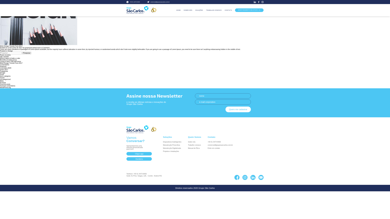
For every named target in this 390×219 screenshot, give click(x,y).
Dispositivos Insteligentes (172, 142)
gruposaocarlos (30, 48)
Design (10, 51)
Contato (228, 10)
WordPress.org (5, 87)
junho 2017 (4, 69)
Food (2, 74)
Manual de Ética (194, 148)
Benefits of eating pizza (8, 60)
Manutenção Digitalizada (172, 148)
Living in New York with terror (10, 61)
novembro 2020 (5, 68)
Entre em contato (214, 148)
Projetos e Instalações (171, 151)
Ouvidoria (139, 159)
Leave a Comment (42, 48)
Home (178, 10)
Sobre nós (191, 142)
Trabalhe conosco (194, 145)
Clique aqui (139, 154)
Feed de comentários (7, 86)
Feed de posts (5, 84)
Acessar (3, 82)
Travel (2, 78)
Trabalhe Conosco (214, 10)
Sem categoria (5, 76)
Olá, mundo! (4, 56)
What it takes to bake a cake (10, 58)
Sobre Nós (188, 10)
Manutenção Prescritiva (171, 145)
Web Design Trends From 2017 (11, 46)
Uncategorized (5, 79)
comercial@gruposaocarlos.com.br (220, 145)
